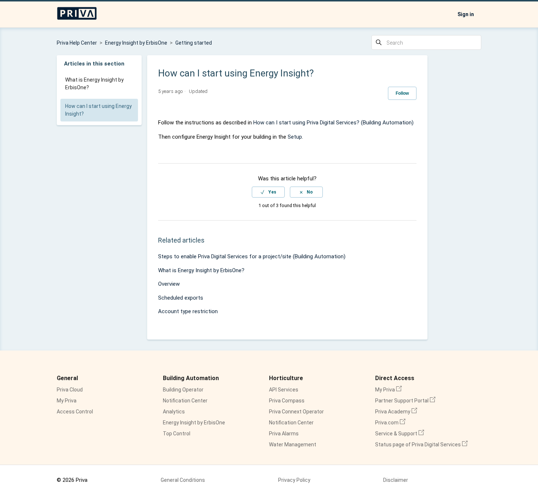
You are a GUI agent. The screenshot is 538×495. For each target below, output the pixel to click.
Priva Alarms (284, 433)
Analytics (174, 412)
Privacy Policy (294, 480)
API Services (283, 390)
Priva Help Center (77, 43)
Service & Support (399, 433)
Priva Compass (287, 401)
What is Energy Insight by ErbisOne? (94, 83)
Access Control (75, 412)
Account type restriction (188, 311)
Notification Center (185, 401)
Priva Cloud (70, 390)
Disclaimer (395, 480)
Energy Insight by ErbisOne (136, 43)
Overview (169, 284)
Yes (272, 192)
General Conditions (183, 480)
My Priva (66, 401)
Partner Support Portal (405, 401)
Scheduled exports (180, 298)
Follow (402, 93)
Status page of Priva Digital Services (421, 444)
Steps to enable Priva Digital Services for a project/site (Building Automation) (251, 256)
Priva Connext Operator (296, 412)
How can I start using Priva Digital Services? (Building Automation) (333, 122)
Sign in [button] (465, 14)
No (310, 192)
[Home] (77, 18)
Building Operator (183, 390)
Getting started (193, 43)
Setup (295, 137)
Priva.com (390, 422)
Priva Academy (396, 412)
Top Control (176, 433)
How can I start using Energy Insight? (98, 110)
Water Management (292, 444)
